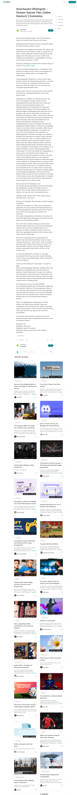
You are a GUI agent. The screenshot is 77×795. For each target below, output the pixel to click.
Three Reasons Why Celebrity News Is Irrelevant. (24, 781)
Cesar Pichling (20, 676)
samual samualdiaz (21, 553)
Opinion (43, 732)
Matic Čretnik (45, 746)
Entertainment (20, 335)
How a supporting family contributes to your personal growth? (23, 626)
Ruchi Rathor (19, 636)
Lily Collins (19, 397)
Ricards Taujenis (20, 752)
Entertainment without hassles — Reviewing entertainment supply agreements (51, 465)
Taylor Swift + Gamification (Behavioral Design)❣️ (23, 666)
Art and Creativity (45, 771)
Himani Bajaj (45, 592)
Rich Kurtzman (20, 715)
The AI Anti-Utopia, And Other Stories (50, 385)
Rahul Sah (44, 434)
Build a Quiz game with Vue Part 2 (23, 745)
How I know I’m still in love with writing (50, 659)
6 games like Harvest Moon (49, 544)
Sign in (65, 2)
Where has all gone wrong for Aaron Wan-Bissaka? (50, 736)
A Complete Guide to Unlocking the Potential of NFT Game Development (24, 543)
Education (43, 692)
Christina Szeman (46, 629)
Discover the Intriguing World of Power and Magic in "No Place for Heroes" (25, 386)
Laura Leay (45, 706)
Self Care (17, 422)
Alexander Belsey (20, 436)
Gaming (43, 540)
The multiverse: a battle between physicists (51, 697)
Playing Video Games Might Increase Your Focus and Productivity (23, 584)
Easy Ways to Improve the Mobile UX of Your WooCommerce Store (25, 502)
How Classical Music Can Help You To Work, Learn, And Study (24, 427)
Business (17, 620)
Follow (50, 30)
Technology (44, 381)
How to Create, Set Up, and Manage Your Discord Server (49, 425)
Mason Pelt (45, 395)
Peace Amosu (19, 473)
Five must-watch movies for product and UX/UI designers (50, 582)
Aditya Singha (45, 476)
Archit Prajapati (46, 515)
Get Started (72, 2)
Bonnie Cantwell (20, 595)
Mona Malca (45, 667)
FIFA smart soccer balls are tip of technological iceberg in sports (25, 706)
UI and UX (43, 578)
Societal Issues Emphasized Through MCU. (49, 776)
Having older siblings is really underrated (24, 466)
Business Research (19, 777)
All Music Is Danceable (47, 620)
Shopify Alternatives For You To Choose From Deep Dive (50, 505)
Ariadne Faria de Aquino (48, 552)
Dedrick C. (44, 785)
